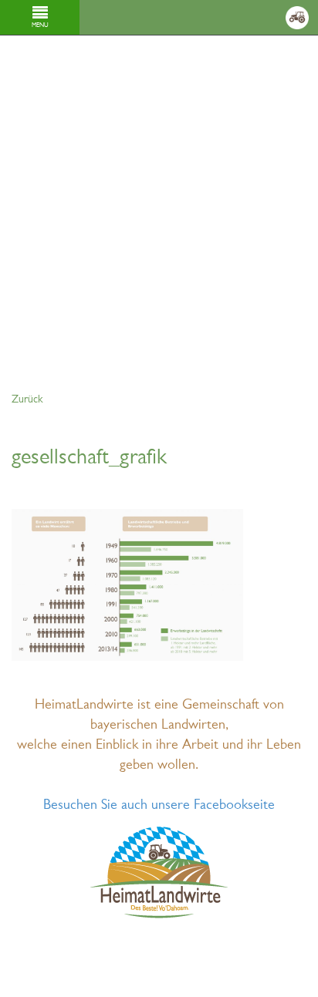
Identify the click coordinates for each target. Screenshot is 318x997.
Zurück (27, 400)
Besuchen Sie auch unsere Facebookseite (159, 805)
